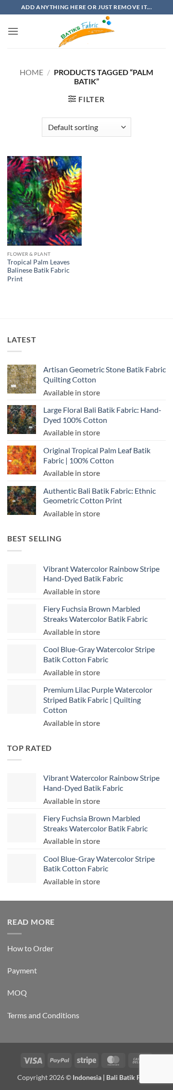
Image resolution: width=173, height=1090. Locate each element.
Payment (22, 970)
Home (31, 72)
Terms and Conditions (43, 1015)
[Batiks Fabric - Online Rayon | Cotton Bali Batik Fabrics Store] (86, 31)
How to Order (30, 948)
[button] (13, 31)
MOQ (17, 992)
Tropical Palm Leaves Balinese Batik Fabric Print (38, 270)
